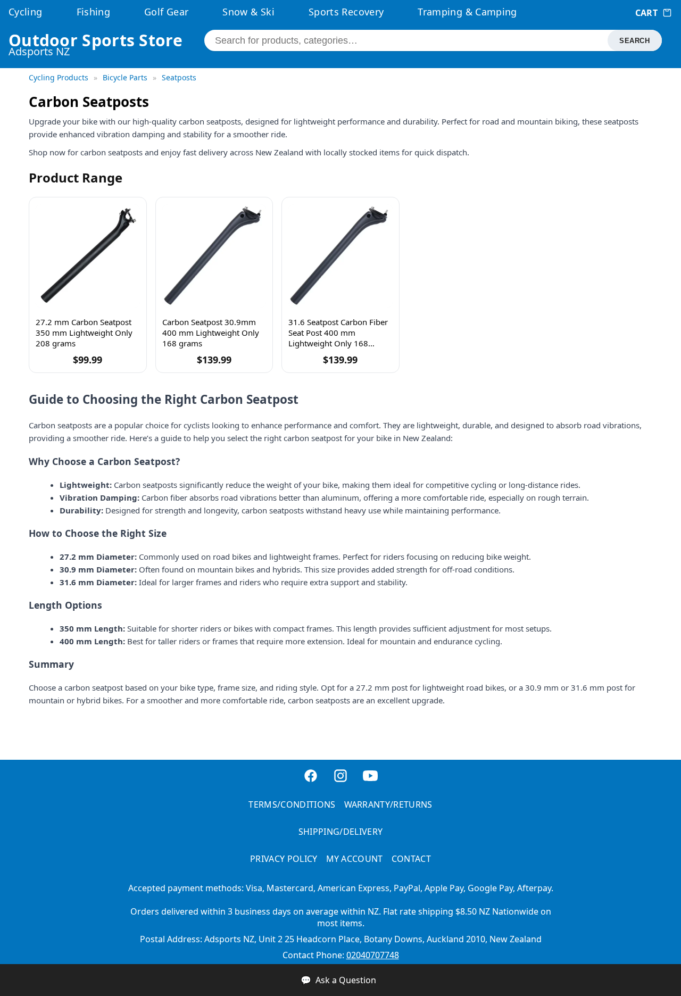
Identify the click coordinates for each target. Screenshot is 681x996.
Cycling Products (59, 77)
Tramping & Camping (467, 11)
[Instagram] (340, 777)
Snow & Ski (248, 11)
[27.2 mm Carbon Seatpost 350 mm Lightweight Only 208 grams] (88, 256)
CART (646, 13)
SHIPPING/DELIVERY (340, 831)
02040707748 (372, 955)
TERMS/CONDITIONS (291, 804)
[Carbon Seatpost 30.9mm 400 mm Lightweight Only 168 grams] (214, 256)
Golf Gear (166, 11)
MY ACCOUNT (354, 859)
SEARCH (634, 41)
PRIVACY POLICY (283, 859)
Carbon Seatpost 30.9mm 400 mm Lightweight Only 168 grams (210, 333)
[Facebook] (310, 777)
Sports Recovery (346, 11)
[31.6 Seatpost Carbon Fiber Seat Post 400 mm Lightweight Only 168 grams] (340, 256)
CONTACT (411, 859)
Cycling (26, 11)
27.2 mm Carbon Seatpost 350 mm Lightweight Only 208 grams (84, 333)
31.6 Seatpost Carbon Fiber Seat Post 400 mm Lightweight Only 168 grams (338, 333)
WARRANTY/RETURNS (388, 804)
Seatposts (179, 77)
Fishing (94, 11)
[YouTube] (370, 777)
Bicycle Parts (126, 77)
